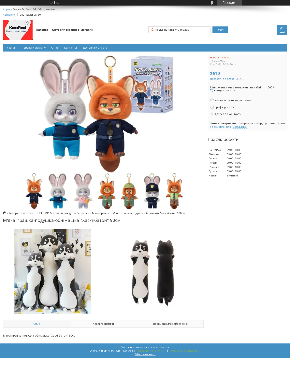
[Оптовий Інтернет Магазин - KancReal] (18, 30)
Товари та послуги (21, 213)
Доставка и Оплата (95, 47)
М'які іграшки (100, 213)
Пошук (220, 29)
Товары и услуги (32, 47)
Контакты (70, 47)
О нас (54, 47)
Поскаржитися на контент (151, 350)
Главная (11, 47)
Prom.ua (164, 347)
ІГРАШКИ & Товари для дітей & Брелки (62, 213)
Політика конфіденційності (184, 350)
